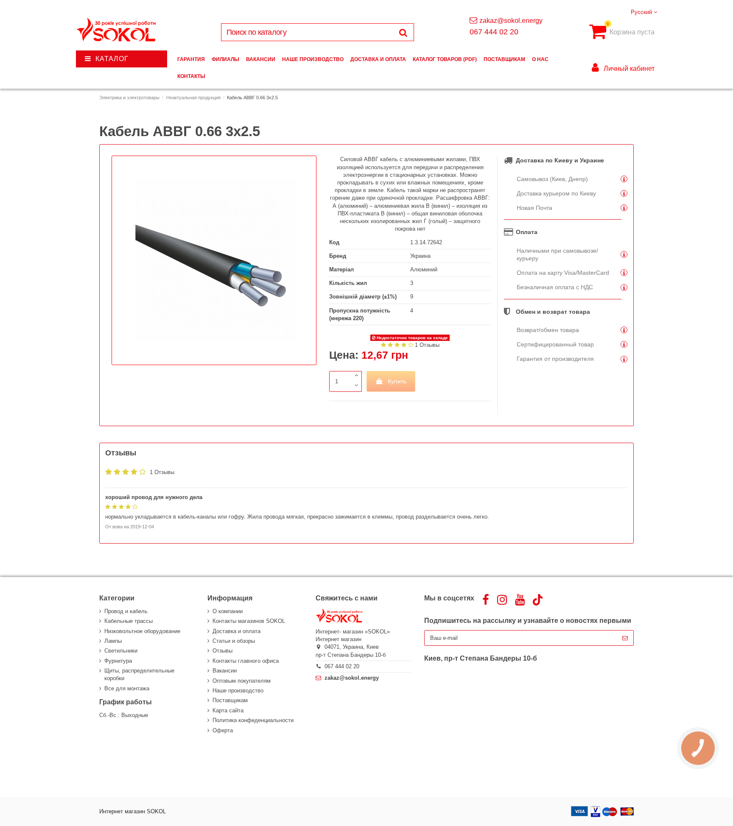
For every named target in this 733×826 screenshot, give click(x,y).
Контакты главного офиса (246, 661)
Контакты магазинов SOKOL (249, 621)
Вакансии (225, 670)
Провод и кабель (126, 611)
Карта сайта (228, 710)
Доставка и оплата (236, 631)
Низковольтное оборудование (142, 631)
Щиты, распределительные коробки (139, 674)
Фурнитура (118, 661)
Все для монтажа (126, 688)
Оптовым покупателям (242, 681)
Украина (420, 256)
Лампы (113, 641)
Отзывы (222, 650)
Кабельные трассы (128, 621)
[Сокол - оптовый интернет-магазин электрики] (117, 30)
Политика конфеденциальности (253, 720)
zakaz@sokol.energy (511, 20)
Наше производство (238, 690)
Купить (397, 381)
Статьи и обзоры (234, 641)
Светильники (120, 650)
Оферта (223, 730)
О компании (228, 611)
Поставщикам (230, 700)
